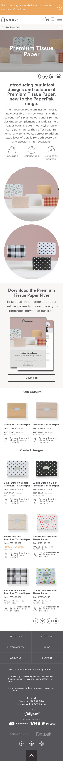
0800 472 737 (39, 704)
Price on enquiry (14, 547)
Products (16, 636)
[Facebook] (21, 743)
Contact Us (49, 670)
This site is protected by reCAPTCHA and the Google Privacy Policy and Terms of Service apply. (30, 679)
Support (47, 658)
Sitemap (39, 670)
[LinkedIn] (31, 743)
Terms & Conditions (17, 670)
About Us (15, 658)
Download (31, 377)
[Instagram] (41, 743)
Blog (47, 647)
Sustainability (15, 647)
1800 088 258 (37, 701)
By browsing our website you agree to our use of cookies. (31, 689)
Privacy (31, 670)
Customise (47, 636)
